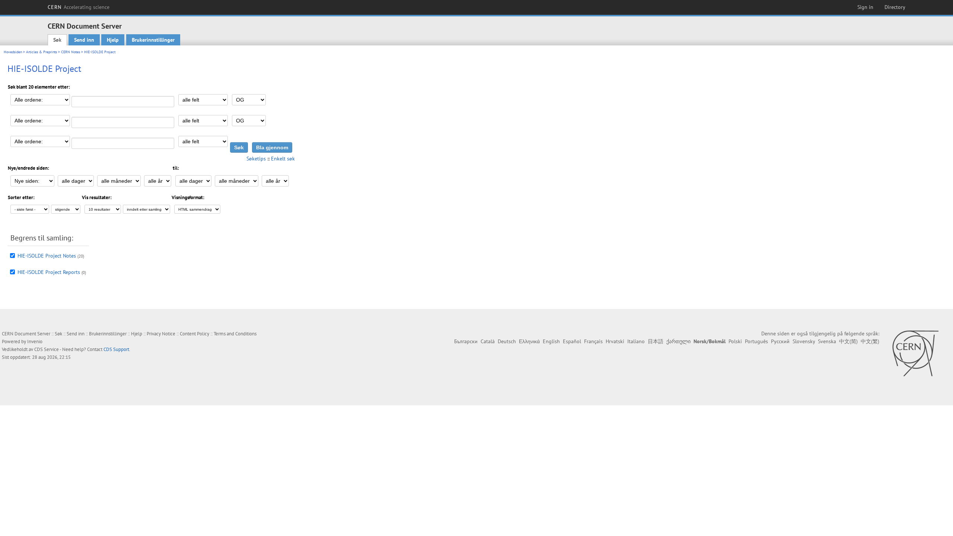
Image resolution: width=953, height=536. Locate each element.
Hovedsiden (13, 52)
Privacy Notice (161, 334)
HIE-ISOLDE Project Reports (48, 272)
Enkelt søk (283, 158)
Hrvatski (615, 341)
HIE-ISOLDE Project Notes (46, 255)
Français (593, 341)
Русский (780, 341)
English (551, 341)
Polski (735, 341)
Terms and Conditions (235, 334)
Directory (895, 7)
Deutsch (507, 341)
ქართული (678, 341)
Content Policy (194, 334)
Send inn (84, 39)
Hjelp (113, 39)
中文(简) (848, 341)
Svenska (827, 341)
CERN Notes (70, 52)
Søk (57, 39)
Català (488, 341)
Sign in (865, 7)
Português (756, 341)
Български (466, 341)
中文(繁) (870, 341)
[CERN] (915, 353)
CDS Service (46, 349)
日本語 (655, 341)
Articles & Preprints (41, 52)
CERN (78, 7)
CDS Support (116, 349)
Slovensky (804, 341)
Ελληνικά (529, 341)
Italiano (636, 341)
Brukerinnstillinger (153, 39)
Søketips (256, 158)
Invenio (34, 341)
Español (572, 341)
